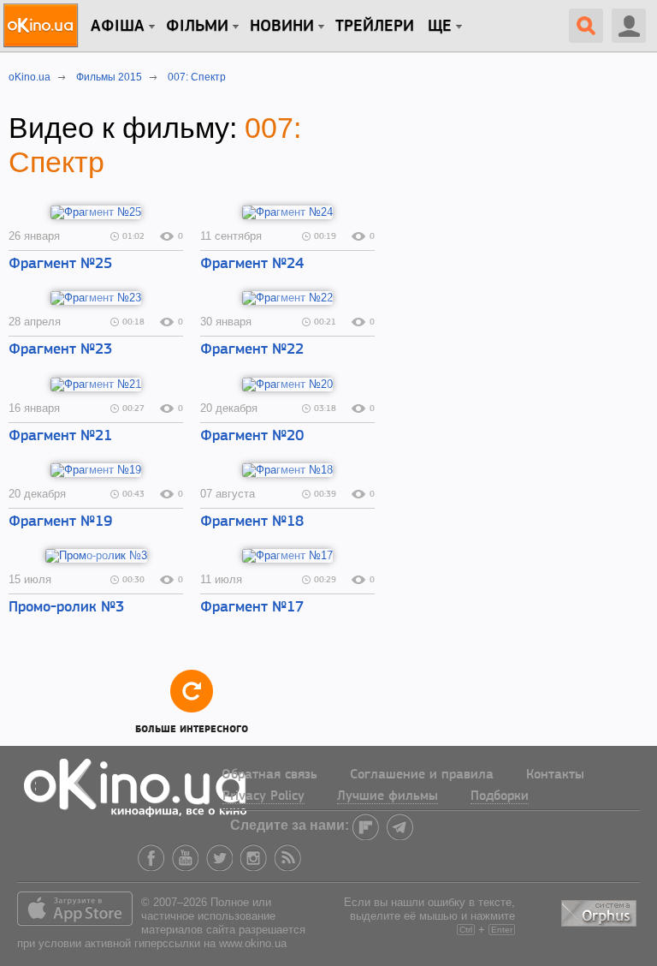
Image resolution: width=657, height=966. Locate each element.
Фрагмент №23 (60, 350)
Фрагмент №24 (252, 264)
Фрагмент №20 (252, 436)
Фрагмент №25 (60, 264)
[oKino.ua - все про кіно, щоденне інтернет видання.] (43, 25)
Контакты (555, 775)
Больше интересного (191, 726)
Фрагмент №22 (252, 350)
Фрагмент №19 (60, 522)
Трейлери (374, 26)
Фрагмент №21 (60, 436)
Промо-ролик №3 (66, 608)
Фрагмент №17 (252, 608)
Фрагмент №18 (252, 522)
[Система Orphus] (600, 910)
